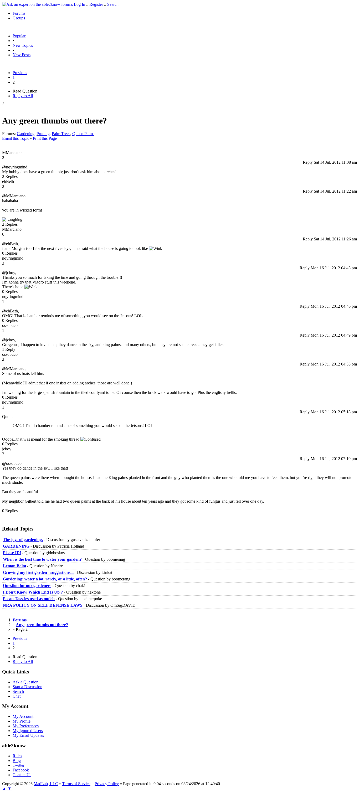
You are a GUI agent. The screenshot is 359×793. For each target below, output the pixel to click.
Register (96, 4)
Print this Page (45, 138)
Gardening (25, 133)
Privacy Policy (107, 783)
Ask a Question (25, 682)
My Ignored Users (28, 730)
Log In (79, 4)
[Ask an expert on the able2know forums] (37, 4)
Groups (19, 18)
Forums (19, 13)
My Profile (21, 721)
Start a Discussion (27, 686)
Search (113, 4)
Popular (19, 36)
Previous (20, 72)
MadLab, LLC (46, 783)
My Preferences (26, 726)
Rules (17, 756)
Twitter (18, 765)
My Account (23, 716)
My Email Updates (28, 735)
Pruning (43, 133)
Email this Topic (15, 138)
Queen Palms (83, 133)
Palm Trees (61, 133)
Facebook (21, 770)
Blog (17, 760)
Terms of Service (76, 783)
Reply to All (23, 96)
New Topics (23, 45)
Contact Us (22, 775)
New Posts (21, 55)
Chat (16, 696)
